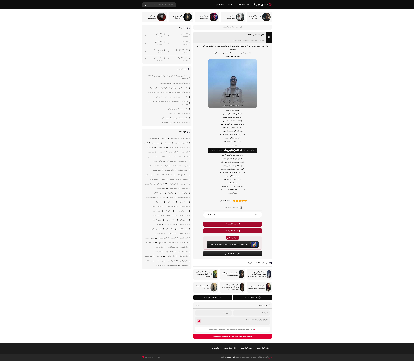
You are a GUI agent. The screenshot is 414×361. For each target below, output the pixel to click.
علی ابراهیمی (184, 261)
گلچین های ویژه (182, 58)
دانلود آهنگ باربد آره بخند (255, 34)
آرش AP (164, 138)
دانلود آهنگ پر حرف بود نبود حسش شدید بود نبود (171, 97)
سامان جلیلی (159, 233)
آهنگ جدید (254, 40)
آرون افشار (184, 138)
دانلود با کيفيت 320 (231, 231)
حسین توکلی (152, 166)
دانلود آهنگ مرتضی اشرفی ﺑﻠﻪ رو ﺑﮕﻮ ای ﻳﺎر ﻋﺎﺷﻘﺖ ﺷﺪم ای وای (168, 92)
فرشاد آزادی (184, 242)
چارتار (148, 175)
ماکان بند (168, 211)
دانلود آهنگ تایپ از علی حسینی (178, 113)
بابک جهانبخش (183, 161)
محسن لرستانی (170, 206)
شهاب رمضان (170, 215)
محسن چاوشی (156, 206)
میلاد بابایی (149, 184)
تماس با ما (215, 348)
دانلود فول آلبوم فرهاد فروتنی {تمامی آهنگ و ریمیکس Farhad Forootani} (168, 77)
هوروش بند (172, 184)
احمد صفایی (156, 143)
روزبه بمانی (159, 265)
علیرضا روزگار (169, 252)
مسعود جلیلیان (159, 193)
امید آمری (173, 147)
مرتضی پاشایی (151, 197)
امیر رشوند (172, 152)
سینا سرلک (157, 224)
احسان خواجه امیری (181, 143)
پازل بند (185, 166)
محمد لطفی (171, 202)
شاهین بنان (184, 220)
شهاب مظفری (183, 215)
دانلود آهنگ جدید (243, 4)
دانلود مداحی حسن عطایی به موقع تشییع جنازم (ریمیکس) (169, 88)
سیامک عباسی (171, 220)
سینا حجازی (184, 224)
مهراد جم (185, 188)
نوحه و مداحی (158, 58)
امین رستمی (184, 152)
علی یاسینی (157, 252)
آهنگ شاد (230, 4)
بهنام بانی (170, 161)
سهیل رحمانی (183, 233)
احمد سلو (168, 143)
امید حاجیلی (161, 147)
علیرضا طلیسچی (183, 252)
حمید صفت (158, 175)
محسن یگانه (184, 206)
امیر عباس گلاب (183, 156)
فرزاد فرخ (162, 242)
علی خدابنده (171, 256)
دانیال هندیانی (174, 179)
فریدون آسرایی (149, 238)
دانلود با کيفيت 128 (231, 224)
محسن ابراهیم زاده (182, 211)
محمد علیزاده (159, 202)
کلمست (173, 238)
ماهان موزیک (262, 4)
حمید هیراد (169, 175)
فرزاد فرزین (172, 242)
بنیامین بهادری (157, 161)
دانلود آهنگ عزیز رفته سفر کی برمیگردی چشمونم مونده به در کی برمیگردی (168, 103)
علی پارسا (159, 256)
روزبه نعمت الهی (172, 265)
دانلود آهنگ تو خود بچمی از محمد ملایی (175, 118)
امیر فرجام (162, 152)
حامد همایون (169, 170)
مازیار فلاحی (157, 211)
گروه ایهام (151, 156)
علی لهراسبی (184, 247)
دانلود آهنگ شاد (246, 348)
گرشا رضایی (184, 238)
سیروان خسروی (157, 220)
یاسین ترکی (184, 184)
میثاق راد (171, 193)
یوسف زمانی (154, 179)
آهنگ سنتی (159, 34)
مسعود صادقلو (183, 197)
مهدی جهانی (161, 188)
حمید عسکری (157, 170)
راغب (163, 179)
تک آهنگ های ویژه (182, 50)
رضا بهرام (185, 265)
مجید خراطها (184, 202)
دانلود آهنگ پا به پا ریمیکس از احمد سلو (175, 122)
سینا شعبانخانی (170, 224)
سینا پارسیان (170, 229)
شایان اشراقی (157, 215)
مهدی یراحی (173, 188)
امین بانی (150, 147)
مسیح (171, 197)
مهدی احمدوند (183, 193)
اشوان (146, 143)
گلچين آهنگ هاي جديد (211, 297)
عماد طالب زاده (149, 242)
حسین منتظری (183, 170)
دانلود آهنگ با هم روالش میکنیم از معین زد (174, 83)
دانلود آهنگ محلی (230, 348)
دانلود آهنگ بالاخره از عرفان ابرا (178, 109)
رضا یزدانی (159, 261)
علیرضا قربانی (171, 247)
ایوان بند (162, 156)
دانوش (185, 179)
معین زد (162, 197)
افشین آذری (184, 147)
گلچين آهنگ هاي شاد (250, 297)
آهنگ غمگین (220, 4)
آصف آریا (174, 138)
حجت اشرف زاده (182, 175)
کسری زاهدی (163, 238)
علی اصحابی (148, 256)
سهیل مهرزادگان (156, 229)
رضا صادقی (148, 261)
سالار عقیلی (171, 233)
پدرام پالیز (175, 166)
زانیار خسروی (171, 261)
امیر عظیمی (150, 152)
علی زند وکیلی (183, 256)
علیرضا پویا (159, 247)
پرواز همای (164, 166)
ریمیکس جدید (158, 50)
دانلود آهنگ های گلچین (232, 253)
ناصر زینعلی (160, 184)
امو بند (171, 156)
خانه (241, 27)
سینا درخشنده (183, 229)
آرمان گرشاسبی (152, 138)
